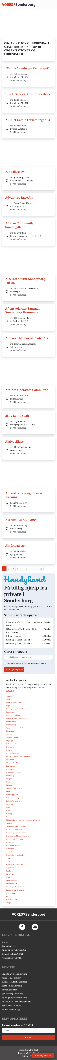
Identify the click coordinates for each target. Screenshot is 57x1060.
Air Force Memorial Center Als (26, 338)
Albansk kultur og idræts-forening (23, 495)
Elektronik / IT (11, 763)
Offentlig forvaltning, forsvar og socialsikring (23, 820)
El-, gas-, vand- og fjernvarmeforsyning (20, 756)
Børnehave (10, 731)
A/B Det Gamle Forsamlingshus (27, 120)
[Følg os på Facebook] (22, 927)
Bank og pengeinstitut (14, 709)
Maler (8, 811)
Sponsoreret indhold (11, 1005)
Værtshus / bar (11, 900)
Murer (8, 817)
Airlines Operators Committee (26, 390)
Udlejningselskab (12, 880)
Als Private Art (15, 546)
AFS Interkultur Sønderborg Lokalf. (25, 281)
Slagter (8, 858)
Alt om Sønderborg (11, 1009)
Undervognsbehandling (15, 887)
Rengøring (10, 842)
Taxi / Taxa (10, 874)
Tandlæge (9, 871)
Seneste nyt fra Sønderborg (14, 974)
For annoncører (9, 946)
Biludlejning (11, 725)
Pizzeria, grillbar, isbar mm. (16, 833)
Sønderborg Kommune (12, 993)
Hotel (8, 791)
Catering (9, 734)
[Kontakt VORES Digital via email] (35, 927)
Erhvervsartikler (9, 989)
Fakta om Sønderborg (12, 985)
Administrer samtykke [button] (12, 958)
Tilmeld (28, 1037)
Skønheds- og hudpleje (15, 855)
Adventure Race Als (19, 198)
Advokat (9, 696)
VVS (7, 896)
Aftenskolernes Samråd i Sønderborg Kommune (22, 310)
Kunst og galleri (12, 795)
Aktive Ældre (14, 442)
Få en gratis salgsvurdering (14, 997)
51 (41, 568)
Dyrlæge (9, 750)
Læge (8, 807)
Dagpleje (9, 741)
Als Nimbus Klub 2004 (21, 520)
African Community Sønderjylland (19, 225)
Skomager (10, 849)
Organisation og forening (15, 826)
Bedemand (10, 712)
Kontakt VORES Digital (12, 954)
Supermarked (11, 868)
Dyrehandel (10, 747)
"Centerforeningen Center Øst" (27, 68)
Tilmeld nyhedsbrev (43, 1055)
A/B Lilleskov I (15, 172)
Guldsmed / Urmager (14, 788)
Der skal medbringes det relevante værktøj (26, 663)
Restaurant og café (13, 845)
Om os (5, 942)
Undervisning (11, 884)
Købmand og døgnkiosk (15, 798)
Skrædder (9, 852)
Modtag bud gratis (14, 669)
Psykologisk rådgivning (15, 839)
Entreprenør (11, 766)
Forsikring (10, 776)
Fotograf (9, 779)
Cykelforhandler (12, 737)
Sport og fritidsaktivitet (14, 865)
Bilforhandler (11, 721)
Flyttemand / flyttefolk (14, 772)
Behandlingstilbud (13, 715)
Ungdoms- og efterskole (15, 890)
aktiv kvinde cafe (17, 416)
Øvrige (8, 903)
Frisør (8, 782)
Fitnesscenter (11, 769)
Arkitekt (9, 699)
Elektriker (10, 760)
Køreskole (10, 804)
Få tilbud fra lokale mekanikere (16, 1001)
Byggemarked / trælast (14, 728)
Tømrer (9, 877)
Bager (8, 706)
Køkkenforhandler (13, 801)
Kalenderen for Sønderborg (14, 982)
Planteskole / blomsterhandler (17, 836)
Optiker (9, 823)
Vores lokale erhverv (11, 978)
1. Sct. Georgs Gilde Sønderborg (28, 94)
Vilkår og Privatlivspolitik (14, 950)
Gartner (9, 785)
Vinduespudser (12, 893)
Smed (8, 861)
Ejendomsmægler (12, 753)
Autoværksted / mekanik (15, 702)
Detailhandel (11, 744)
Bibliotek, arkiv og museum (16, 718)
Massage (9, 814)
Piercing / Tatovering (14, 830)
